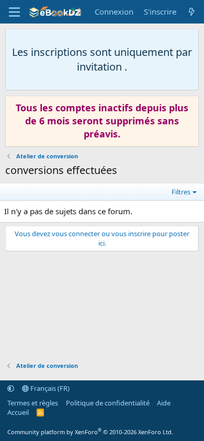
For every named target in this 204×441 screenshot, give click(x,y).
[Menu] (14, 12)
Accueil (18, 412)
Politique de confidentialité (108, 403)
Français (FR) (49, 388)
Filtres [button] (181, 191)
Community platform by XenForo (90, 432)
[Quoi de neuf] (192, 11)
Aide (164, 403)
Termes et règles (32, 403)
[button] (10, 388)
